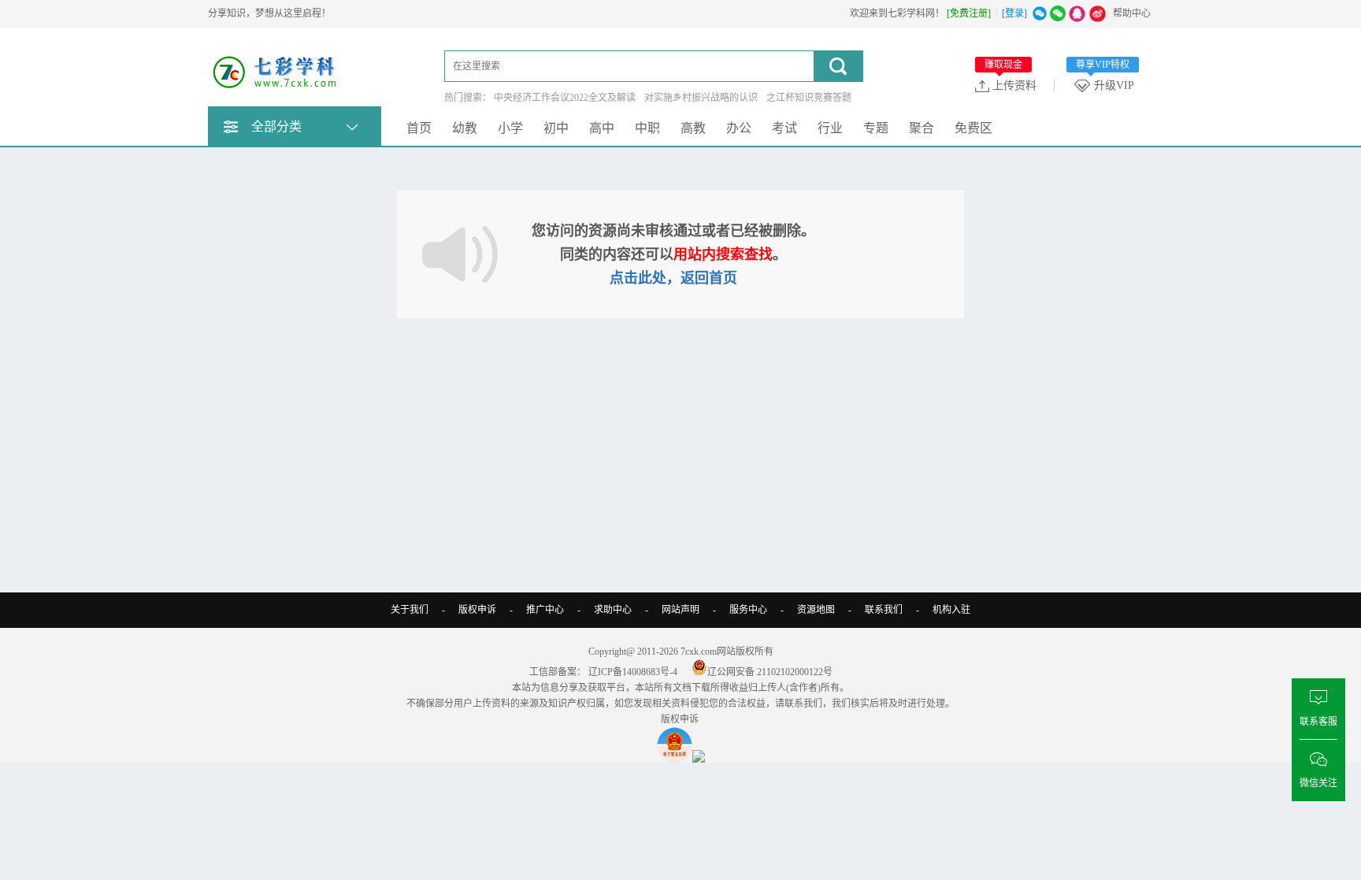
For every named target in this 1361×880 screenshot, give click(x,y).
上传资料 (1011, 85)
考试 (784, 128)
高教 (693, 128)
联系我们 (884, 609)
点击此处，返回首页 (673, 278)
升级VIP (1105, 85)
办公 (738, 128)
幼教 (464, 128)
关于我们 (409, 609)
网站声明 (680, 609)
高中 (601, 128)
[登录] (1014, 13)
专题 (875, 128)
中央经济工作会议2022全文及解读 (565, 97)
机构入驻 (951, 609)
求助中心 (613, 609)
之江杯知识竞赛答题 (808, 97)
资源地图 (816, 609)
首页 (419, 128)
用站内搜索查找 (723, 254)
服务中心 (748, 609)
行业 (830, 128)
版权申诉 (477, 609)
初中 (556, 128)
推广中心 (545, 609)
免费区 (973, 128)
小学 (510, 128)
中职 (647, 128)
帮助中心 (1132, 13)
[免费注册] (969, 13)
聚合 (921, 128)
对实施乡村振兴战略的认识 (701, 97)
